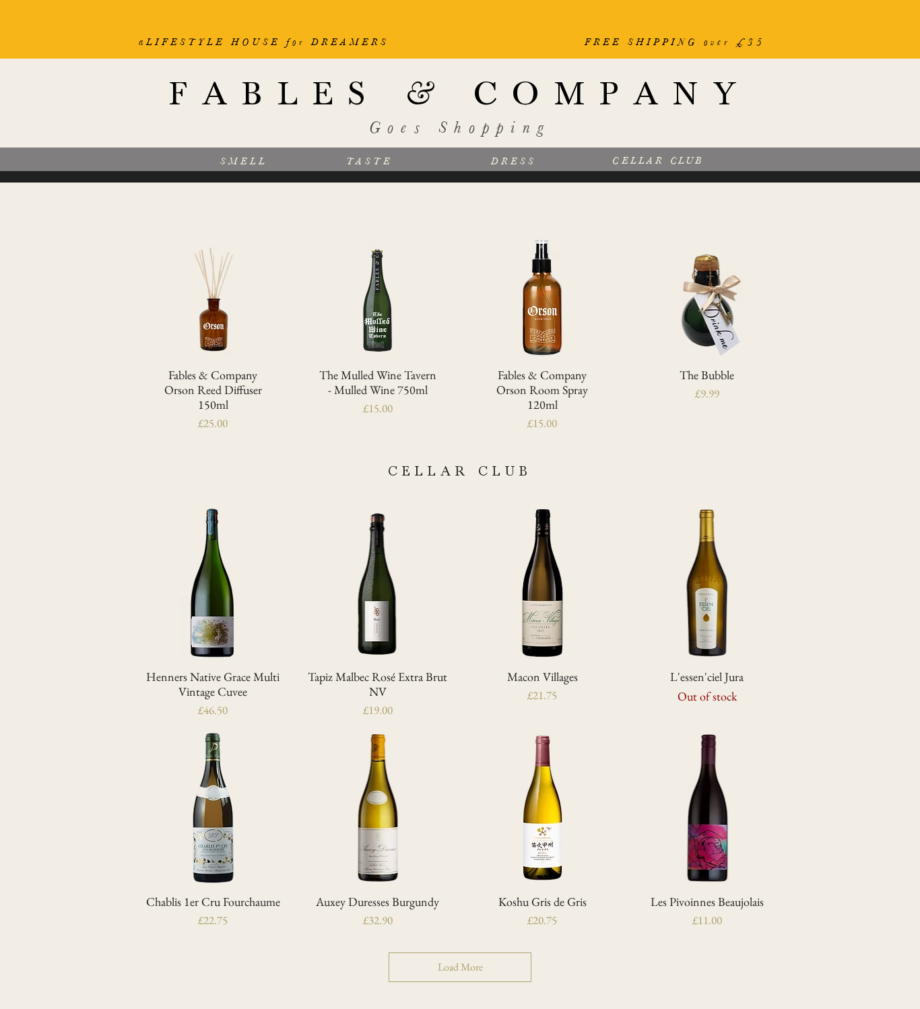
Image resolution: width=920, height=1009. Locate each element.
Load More (460, 967)
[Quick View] (213, 298)
